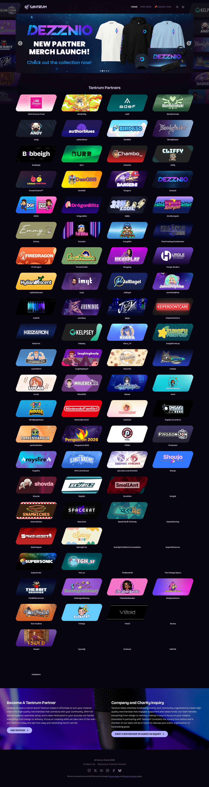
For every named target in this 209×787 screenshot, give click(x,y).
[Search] (177, 7)
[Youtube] (101, 770)
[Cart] (183, 7)
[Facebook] (113, 770)
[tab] (100, 70)
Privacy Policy (114, 776)
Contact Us (89, 764)
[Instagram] (107, 770)
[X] (95, 770)
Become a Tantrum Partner (112, 764)
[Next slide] (189, 43)
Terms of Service (130, 776)
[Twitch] (89, 770)
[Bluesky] (119, 770)
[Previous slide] (20, 43)
